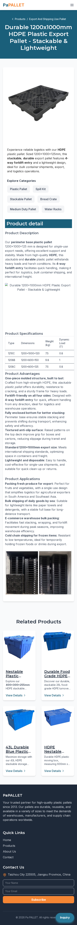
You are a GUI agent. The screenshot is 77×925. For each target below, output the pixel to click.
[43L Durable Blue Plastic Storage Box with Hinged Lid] (19, 720)
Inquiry (65, 917)
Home (7, 840)
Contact (8, 857)
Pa (13, 5)
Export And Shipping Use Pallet (47, 19)
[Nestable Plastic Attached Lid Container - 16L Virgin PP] (19, 647)
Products (20, 19)
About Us (9, 851)
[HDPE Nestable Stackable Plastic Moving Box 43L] (57, 717)
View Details (14, 695)
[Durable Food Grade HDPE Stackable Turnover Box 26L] (57, 641)
